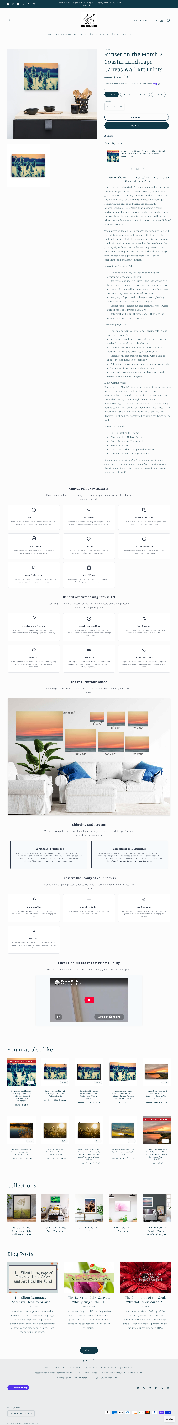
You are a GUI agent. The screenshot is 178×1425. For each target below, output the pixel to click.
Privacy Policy (135, 1372)
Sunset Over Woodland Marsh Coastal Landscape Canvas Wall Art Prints (156, 1094)
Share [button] (110, 136)
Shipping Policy (63, 1377)
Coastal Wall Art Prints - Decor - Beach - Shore (156, 1231)
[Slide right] (144, 169)
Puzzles (118, 1377)
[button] (10, 20)
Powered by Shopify (31, 1423)
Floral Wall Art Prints (123, 1229)
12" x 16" (111, 94)
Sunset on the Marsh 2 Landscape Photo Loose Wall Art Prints (55, 1093)
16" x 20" (127, 94)
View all (89, 1350)
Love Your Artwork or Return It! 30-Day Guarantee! (129, 861)
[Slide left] (131, 169)
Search (47, 1367)
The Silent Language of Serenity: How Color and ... (32, 1299)
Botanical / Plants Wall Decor (55, 1229)
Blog (63, 1367)
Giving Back (106, 1377)
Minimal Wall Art (89, 1227)
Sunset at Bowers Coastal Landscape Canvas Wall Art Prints (123, 1151)
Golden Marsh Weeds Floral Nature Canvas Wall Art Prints (55, 1151)
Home (56, 1367)
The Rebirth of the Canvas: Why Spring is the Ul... (89, 1299)
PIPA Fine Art (18, 1423)
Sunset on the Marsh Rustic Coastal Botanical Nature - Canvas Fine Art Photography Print (123, 1094)
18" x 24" (143, 94)
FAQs (95, 1377)
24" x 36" (158, 94)
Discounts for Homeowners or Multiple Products (109, 1367)
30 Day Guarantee (82, 1377)
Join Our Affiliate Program (112, 1372)
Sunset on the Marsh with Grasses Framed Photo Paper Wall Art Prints (89, 1094)
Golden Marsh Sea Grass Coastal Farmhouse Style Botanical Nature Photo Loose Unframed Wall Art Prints (89, 1154)
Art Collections (75, 1367)
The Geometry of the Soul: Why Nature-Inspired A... (145, 1299)
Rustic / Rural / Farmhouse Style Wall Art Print (21, 1231)
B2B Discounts (90, 1372)
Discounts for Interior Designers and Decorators (57, 1372)
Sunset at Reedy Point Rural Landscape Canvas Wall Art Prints (21, 1151)
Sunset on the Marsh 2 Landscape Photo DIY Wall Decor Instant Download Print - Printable (143, 152)
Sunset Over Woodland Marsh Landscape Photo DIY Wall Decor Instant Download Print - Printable (156, 1154)
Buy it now (136, 125)
